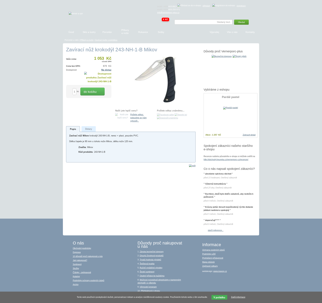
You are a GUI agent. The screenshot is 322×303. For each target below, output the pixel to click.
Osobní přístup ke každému (152, 276)
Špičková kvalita (147, 264)
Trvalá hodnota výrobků (150, 260)
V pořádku (219, 297)
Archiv (75, 284)
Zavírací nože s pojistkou (106, 40)
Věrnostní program (148, 287)
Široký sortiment (147, 272)
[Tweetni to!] (181, 114)
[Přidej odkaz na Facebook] (165, 114)
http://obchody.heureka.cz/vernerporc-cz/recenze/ (226, 159)
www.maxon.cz (220, 271)
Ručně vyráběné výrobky (151, 268)
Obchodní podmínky (82, 248)
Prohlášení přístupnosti (212, 258)
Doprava (77, 252)
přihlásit (206, 6)
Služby (76, 268)
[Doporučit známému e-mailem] (167, 118)
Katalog (76, 276)
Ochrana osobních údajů (213, 250)
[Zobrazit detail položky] (230, 108)
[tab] (73, 129)
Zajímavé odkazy (210, 266)
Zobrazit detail (249, 135)
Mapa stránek (208, 262)
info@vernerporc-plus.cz (168, 12)
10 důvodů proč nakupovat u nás (88, 256)
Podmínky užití (209, 254)
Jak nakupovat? (80, 260)
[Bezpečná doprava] (221, 56)
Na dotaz (106, 69)
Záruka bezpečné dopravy (152, 251)
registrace (241, 6)
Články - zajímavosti (82, 272)
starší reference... (215, 230)
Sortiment (77, 264)
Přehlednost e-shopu (150, 291)
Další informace (238, 297)
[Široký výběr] (239, 56)
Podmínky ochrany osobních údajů (88, 280)
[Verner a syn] (76, 13)
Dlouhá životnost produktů (152, 256)
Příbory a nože (86, 40)
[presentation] (73, 129)
